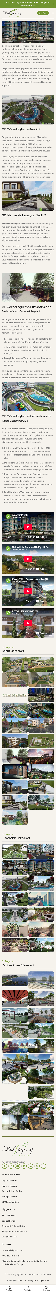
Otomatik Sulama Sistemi (14, 1226)
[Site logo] (11, 12)
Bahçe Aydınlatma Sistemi (14, 1231)
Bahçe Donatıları (10, 1236)
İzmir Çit (22, 1280)
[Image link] (17, 1148)
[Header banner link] (24, 4)
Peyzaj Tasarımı (9, 1180)
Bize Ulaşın (43, 13)
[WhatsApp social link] (37, 1166)
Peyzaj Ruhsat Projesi (12, 1191)
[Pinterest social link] (24, 1166)
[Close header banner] (52, 4)
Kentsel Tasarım (9, 1186)
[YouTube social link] (17, 1166)
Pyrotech (44, 1280)
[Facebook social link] (4, 1166)
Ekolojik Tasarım (9, 1196)
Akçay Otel (33, 1280)
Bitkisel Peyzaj (8, 1215)
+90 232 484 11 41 (11, 1255)
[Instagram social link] (11, 1166)
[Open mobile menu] (52, 13)
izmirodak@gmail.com (12, 1250)
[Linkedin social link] (30, 1166)
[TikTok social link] (43, 1166)
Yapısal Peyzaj (8, 1220)
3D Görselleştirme (10, 1202)
